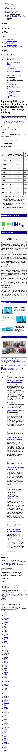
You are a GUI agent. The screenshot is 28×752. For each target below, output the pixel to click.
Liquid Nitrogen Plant (15, 14)
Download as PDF (13, 140)
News (5, 22)
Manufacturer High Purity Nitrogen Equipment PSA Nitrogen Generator (11, 359)
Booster (8, 19)
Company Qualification (12, 6)
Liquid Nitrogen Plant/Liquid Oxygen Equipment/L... (13, 496)
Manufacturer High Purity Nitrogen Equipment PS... (15, 381)
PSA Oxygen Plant (11, 8)
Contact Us (6, 23)
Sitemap (7, 591)
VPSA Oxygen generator (12, 11)
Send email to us (4, 140)
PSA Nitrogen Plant (11, 12)
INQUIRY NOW (5, 578)
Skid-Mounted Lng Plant (17, 595)
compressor (9, 20)
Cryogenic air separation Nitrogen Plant (16, 16)
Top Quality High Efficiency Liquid (9, 369)
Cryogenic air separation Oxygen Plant (16, 15)
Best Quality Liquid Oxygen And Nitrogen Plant (12, 368)
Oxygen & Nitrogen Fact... (15, 80)
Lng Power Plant (5, 592)
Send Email (3, 598)
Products (6, 7)
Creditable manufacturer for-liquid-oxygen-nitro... (15, 468)
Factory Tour (10, 4)
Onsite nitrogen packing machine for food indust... (14, 530)
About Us (6, 3)
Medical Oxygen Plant (15, 10)
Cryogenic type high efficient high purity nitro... (15, 411)
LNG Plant (9, 18)
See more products (11, 402)
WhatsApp (3, 599)
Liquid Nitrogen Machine (15, 592)
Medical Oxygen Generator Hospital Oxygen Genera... (15, 438)
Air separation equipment (9, 33)
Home (5, 1)
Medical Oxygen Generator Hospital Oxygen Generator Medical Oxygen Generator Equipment (13, 362)
